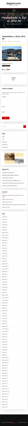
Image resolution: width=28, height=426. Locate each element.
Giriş (3, 139)
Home (7, 24)
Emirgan (3, 207)
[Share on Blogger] (6, 69)
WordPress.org (5, 147)
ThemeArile (14, 423)
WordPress (15, 422)
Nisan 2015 (4, 274)
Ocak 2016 (4, 250)
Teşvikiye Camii (5, 199)
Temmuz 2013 (4, 328)
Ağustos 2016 (4, 232)
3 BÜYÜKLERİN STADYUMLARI (7, 172)
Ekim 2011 (4, 383)
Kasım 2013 (4, 318)
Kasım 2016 (4, 224)
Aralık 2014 (4, 284)
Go (24, 126)
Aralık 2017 (4, 216)
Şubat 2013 (4, 341)
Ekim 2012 (4, 352)
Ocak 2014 (4, 313)
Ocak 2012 (4, 375)
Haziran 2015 (4, 269)
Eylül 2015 (4, 261)
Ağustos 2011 (4, 388)
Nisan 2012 (4, 368)
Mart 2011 (4, 401)
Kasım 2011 (4, 381)
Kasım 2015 (4, 256)
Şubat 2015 (4, 279)
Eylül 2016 (4, 229)
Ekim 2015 (4, 258)
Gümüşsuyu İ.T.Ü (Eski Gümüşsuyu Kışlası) (10, 195)
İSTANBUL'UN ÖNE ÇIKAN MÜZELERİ (9, 185)
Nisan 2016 (4, 243)
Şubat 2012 (4, 373)
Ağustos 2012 (4, 357)
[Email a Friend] (5, 69)
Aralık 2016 (4, 222)
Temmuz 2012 (4, 360)
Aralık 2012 (4, 347)
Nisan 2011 (4, 399)
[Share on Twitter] (3, 69)
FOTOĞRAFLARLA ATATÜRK (7, 177)
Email (3, 112)
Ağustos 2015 (4, 263)
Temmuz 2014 (4, 297)
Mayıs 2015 (4, 271)
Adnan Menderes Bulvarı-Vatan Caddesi (10, 204)
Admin (5, 41)
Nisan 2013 (4, 336)
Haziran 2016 (4, 237)
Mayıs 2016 (4, 240)
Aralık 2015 (4, 253)
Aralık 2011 (4, 378)
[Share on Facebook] (2, 69)
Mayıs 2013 (4, 334)
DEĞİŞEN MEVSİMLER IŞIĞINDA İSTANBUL (10, 175)
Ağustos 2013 (4, 326)
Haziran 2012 (4, 362)
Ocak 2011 (4, 407)
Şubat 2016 (4, 248)
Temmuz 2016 (4, 235)
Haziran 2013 (4, 331)
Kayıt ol (3, 136)
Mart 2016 (4, 245)
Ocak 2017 (4, 219)
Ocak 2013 (4, 344)
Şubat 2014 (4, 310)
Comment (4, 96)
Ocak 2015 (4, 282)
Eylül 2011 (4, 386)
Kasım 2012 (4, 349)
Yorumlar (4, 144)
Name (3, 106)
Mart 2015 (4, 276)
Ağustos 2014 (4, 295)
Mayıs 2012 (4, 365)
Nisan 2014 (4, 305)
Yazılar (4, 142)
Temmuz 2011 (4, 391)
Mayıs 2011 (4, 396)
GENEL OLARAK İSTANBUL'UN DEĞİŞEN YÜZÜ (10, 180)
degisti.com (13, 3)
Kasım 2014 (4, 287)
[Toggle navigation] (14, 10)
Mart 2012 (4, 370)
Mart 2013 (4, 339)
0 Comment (18, 41)
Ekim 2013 (4, 321)
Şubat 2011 (4, 404)
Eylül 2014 (4, 292)
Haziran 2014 (4, 300)
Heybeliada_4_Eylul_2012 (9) (16, 24)
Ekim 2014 (4, 289)
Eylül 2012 (4, 354)
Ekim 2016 (4, 227)
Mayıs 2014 (4, 302)
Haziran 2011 (4, 394)
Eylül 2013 (4, 323)
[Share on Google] (8, 69)
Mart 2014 (4, 308)
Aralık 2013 (4, 315)
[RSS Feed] (9, 69)
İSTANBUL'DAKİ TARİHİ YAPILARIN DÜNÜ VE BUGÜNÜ (12, 183)
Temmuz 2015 (4, 266)
